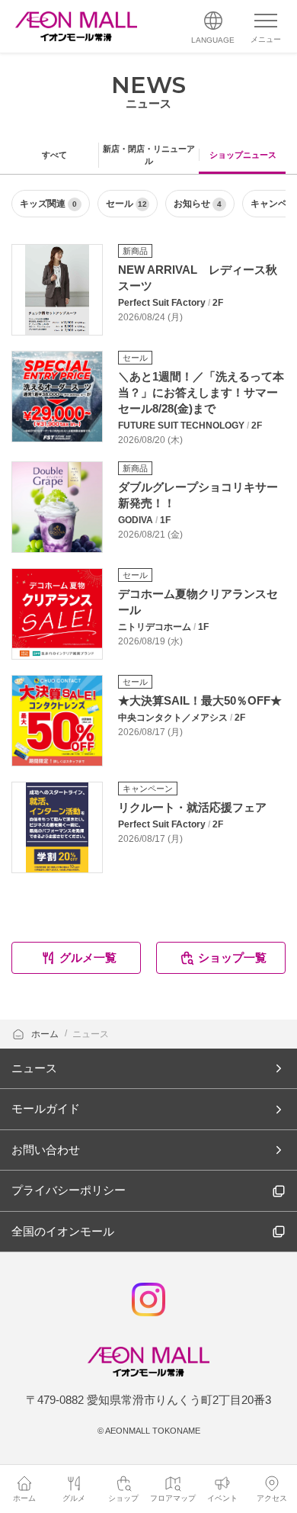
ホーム (46, 1034)
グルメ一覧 (88, 957)
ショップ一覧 (232, 957)
